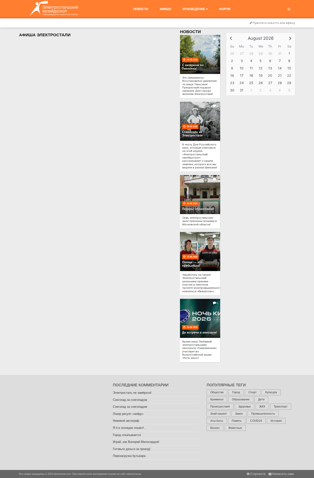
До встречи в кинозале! (199, 332)
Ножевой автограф (126, 420)
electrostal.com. (62, 473)
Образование (241, 399)
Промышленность (263, 413)
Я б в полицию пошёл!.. (129, 428)
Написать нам (282, 474)
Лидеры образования (198, 209)
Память (237, 420)
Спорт (252, 392)
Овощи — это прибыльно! (192, 264)
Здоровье (244, 406)
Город (236, 392)
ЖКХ (262, 406)
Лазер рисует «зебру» (128, 414)
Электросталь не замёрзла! (132, 392)
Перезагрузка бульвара (129, 456)
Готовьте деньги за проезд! (132, 449)
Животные (235, 428)
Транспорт (281, 406)
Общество (217, 392)
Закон (239, 413)
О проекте (257, 474)
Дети (261, 399)
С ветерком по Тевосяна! (193, 67)
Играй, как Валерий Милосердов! (136, 442)
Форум (224, 9)
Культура (271, 392)
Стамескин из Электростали (192, 133)
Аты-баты (216, 420)
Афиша (165, 9)
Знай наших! (218, 413)
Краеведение (194, 9)
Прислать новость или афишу (273, 23)
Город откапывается (127, 435)
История (276, 420)
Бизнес (215, 428)
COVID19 (256, 420)
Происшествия (220, 406)
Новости (140, 9)
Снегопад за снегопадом (130, 400)
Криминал (216, 399)
